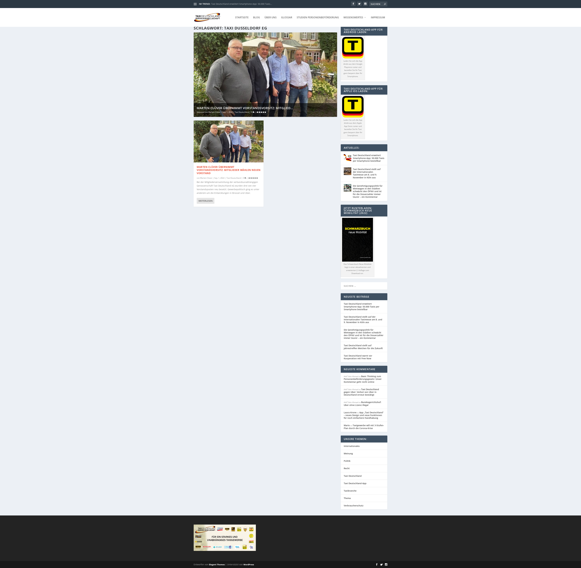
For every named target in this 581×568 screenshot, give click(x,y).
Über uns (270, 17)
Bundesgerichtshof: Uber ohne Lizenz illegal (362, 403)
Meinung (348, 453)
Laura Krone (350, 412)
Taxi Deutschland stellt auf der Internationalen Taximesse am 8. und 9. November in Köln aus (367, 173)
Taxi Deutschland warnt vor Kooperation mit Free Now (358, 357)
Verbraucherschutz (353, 505)
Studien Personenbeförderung (318, 17)
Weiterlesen (206, 200)
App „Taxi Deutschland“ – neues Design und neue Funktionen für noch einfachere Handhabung (364, 415)
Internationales (352, 446)
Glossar (286, 17)
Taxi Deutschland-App (355, 483)
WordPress (248, 564)
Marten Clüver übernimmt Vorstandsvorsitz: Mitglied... (245, 108)
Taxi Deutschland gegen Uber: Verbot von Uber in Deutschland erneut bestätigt (361, 392)
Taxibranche (350, 490)
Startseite (242, 17)
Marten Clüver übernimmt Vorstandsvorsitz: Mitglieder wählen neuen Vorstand (229, 170)
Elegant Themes (217, 564)
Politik (347, 460)
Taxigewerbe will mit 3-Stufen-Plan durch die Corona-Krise (364, 426)
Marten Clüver (214, 112)
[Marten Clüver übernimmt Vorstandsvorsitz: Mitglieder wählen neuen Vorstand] (229, 141)
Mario (347, 425)
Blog (256, 17)
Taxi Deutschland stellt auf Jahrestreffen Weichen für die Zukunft (363, 347)
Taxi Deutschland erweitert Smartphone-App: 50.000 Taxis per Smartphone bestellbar (368, 158)
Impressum (378, 17)
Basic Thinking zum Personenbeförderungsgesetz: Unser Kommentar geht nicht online (363, 379)
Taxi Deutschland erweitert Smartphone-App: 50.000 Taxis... (241, 3)
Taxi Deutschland (242, 112)
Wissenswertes (353, 17)
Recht (347, 468)
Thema (347, 498)
